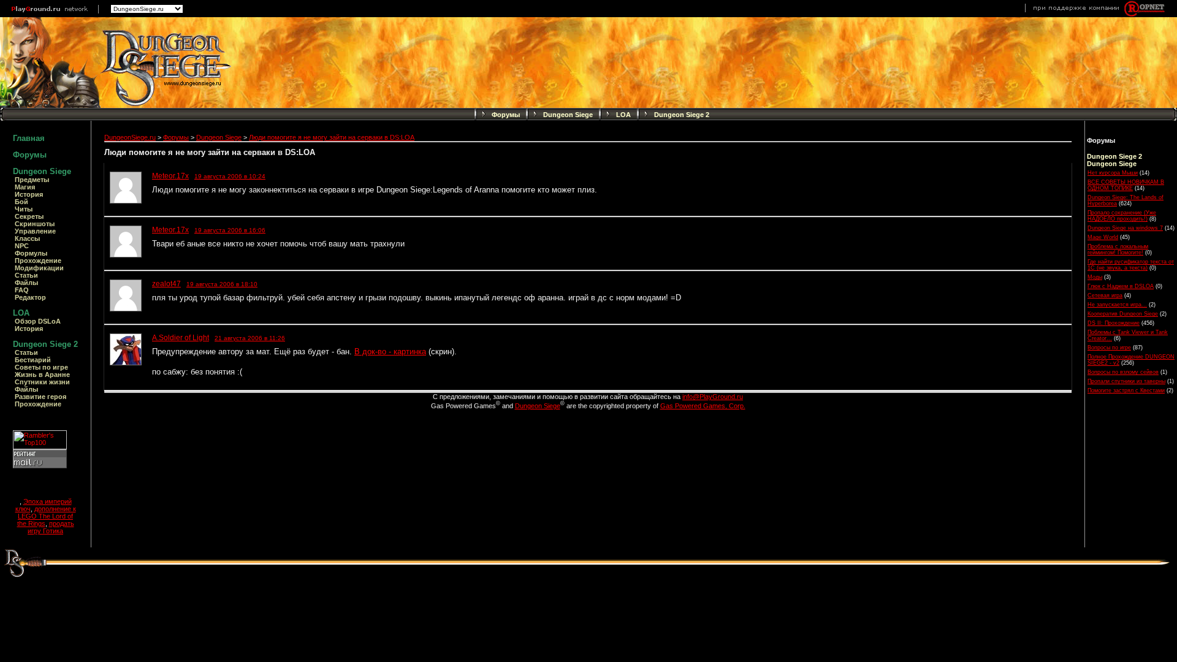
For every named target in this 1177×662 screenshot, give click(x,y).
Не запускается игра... (1117, 305)
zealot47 (166, 284)
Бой (21, 201)
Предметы (32, 179)
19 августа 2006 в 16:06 (229, 230)
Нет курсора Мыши (1112, 173)
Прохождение (38, 260)
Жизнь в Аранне (42, 374)
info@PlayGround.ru (712, 396)
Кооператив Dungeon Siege (1122, 314)
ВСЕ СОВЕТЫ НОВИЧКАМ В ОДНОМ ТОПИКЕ (1125, 185)
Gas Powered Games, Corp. (702, 405)
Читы (23, 209)
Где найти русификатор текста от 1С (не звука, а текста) (1130, 265)
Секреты (29, 216)
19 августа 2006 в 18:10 (221, 284)
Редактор (30, 297)
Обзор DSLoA (38, 321)
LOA (623, 114)
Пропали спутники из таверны (1126, 381)
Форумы (506, 114)
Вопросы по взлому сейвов (1123, 372)
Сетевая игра (1104, 295)
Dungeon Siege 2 (681, 114)
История (29, 194)
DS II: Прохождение (1113, 323)
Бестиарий (33, 359)
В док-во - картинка (390, 351)
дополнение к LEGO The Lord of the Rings (46, 516)
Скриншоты (35, 223)
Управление (35, 231)
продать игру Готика (51, 527)
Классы (27, 238)
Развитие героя (40, 396)
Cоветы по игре (41, 367)
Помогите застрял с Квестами (1126, 390)
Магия (25, 187)
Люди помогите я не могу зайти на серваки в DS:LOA (331, 137)
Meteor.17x (170, 176)
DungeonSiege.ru (130, 137)
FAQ (22, 290)
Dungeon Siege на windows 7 (1125, 228)
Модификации (39, 268)
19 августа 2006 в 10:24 (229, 176)
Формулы (31, 253)
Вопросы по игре (1109, 347)
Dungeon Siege (568, 114)
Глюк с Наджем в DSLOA (1120, 286)
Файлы (26, 282)
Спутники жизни (42, 382)
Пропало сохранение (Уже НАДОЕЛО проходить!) (1121, 216)
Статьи (26, 275)
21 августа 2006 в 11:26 (250, 338)
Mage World (1102, 237)
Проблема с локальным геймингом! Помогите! (1117, 249)
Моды (1094, 277)
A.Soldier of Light (180, 337)
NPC (22, 245)
